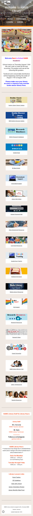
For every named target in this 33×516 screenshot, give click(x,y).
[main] (16, 13)
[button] (2, 2)
